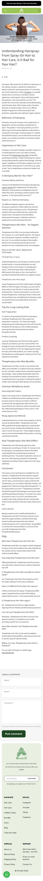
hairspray (27, 92)
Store (6, 823)
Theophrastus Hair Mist (20, 155)
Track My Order (10, 833)
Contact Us (27, 864)
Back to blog (23, 662)
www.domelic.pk (8, 653)
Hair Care (8, 808)
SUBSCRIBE (32, 778)
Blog (6, 828)
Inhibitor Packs (10, 813)
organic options (7, 187)
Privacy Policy (9, 864)
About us (7, 849)
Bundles (7, 818)
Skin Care (8, 803)
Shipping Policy (10, 859)
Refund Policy (9, 854)
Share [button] (6, 77)
